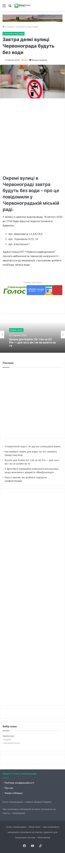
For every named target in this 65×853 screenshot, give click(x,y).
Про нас (9, 788)
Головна (9, 26)
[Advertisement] (32, 136)
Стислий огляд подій (27, 26)
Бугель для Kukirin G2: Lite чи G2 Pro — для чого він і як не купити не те (32, 342)
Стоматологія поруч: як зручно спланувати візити (32, 446)
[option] (32, 334)
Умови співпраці (13, 793)
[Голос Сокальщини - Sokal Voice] (22, 5)
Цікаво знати (16, 330)
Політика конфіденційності (19, 782)
